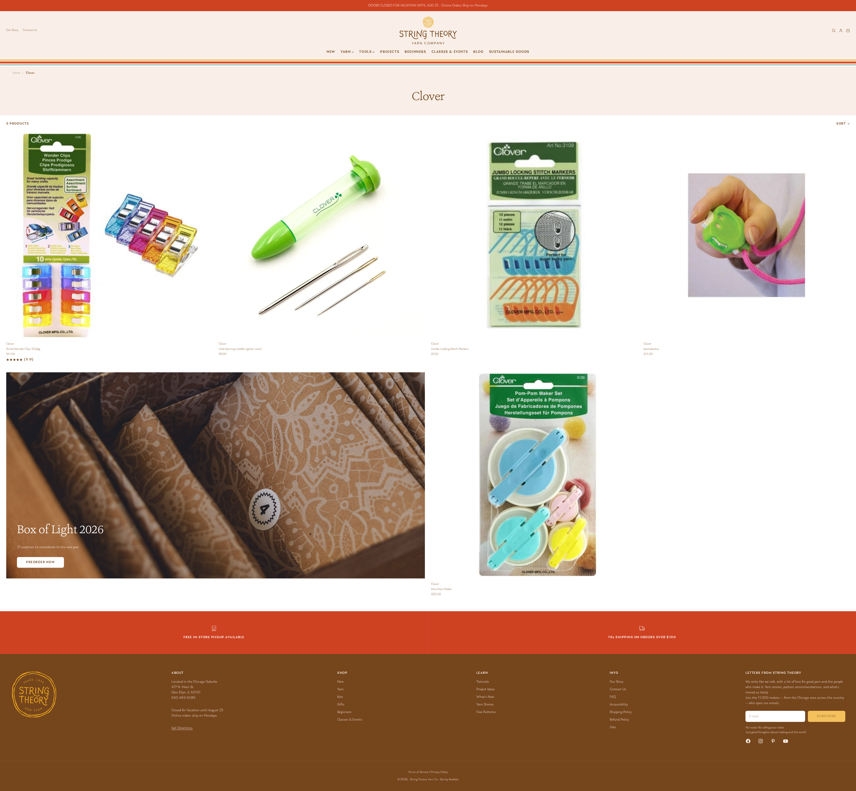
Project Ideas (485, 689)
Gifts (340, 704)
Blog (478, 52)
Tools (365, 52)
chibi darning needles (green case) (240, 349)
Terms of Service (418, 772)
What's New (485, 697)
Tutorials (482, 682)
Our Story (12, 30)
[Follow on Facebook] (748, 741)
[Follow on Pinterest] (773, 741)
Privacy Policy (439, 772)
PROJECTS (389, 52)
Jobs (613, 727)
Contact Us (30, 30)
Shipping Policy (621, 712)
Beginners (415, 52)
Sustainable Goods (509, 52)
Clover (10, 344)
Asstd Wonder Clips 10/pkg (23, 349)
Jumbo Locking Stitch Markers (450, 349)
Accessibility (619, 704)
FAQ (613, 697)
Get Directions (182, 728)
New (331, 52)
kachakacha (651, 349)
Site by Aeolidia (449, 779)
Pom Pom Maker (441, 589)
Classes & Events (450, 52)
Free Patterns (486, 712)
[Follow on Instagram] (760, 741)
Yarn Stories (485, 704)
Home (16, 73)
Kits (340, 697)
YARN (346, 52)
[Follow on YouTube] (785, 741)
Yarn (340, 689)
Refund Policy (619, 719)
